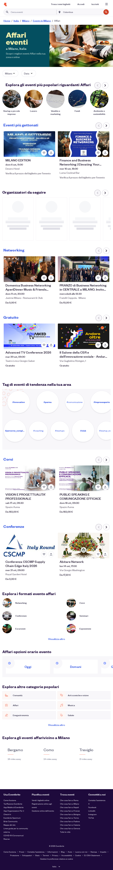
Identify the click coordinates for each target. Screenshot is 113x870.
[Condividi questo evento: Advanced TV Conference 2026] (51, 345)
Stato (37, 855)
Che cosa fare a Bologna (70, 814)
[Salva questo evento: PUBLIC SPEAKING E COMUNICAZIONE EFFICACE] (98, 487)
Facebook (92, 807)
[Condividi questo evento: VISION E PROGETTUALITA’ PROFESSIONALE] (51, 487)
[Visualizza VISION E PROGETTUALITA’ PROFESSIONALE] (29, 478)
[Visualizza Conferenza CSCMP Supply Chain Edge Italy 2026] (29, 545)
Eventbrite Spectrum (12, 817)
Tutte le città (65, 831)
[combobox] (82, 12)
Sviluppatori (27, 855)
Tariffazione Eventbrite (13, 803)
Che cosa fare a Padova (70, 821)
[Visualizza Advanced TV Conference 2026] (29, 336)
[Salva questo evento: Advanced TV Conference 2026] (44, 345)
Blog (63, 851)
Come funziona (10, 800)
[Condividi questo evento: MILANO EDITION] (51, 153)
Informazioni (53, 851)
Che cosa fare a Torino (69, 817)
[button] (10, 73)
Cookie (78, 855)
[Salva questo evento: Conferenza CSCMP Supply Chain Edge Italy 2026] (44, 554)
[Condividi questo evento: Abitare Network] (105, 554)
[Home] (5, 4)
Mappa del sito (9, 824)
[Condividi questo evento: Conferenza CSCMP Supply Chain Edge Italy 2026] (51, 554)
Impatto (103, 851)
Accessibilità (66, 855)
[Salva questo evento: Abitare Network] (98, 554)
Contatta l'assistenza (96, 800)
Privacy (55, 855)
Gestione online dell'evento (43, 810)
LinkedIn (91, 810)
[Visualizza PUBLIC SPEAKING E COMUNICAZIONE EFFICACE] (83, 478)
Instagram (92, 814)
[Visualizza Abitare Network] (83, 545)
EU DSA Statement (92, 855)
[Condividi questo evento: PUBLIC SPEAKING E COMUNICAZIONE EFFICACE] (105, 487)
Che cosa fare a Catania (70, 824)
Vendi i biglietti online (40, 800)
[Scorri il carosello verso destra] (105, 85)
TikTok (91, 817)
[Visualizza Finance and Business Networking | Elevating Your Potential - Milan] (83, 144)
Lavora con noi (81, 851)
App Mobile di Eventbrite (14, 807)
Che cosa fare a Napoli (69, 807)
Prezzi (21, 851)
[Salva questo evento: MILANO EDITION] (44, 153)
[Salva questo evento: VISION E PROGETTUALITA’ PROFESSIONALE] (44, 487)
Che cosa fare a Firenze (70, 810)
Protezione (14, 855)
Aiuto (70, 851)
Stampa (93, 851)
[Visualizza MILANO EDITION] (29, 144)
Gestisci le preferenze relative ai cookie (56, 858)
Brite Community (11, 821)
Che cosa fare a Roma (69, 800)
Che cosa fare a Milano (69, 803)
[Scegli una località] (59, 12)
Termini (46, 855)
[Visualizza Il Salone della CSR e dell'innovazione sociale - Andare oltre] (83, 336)
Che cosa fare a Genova (70, 828)
